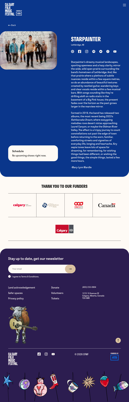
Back (13, 25)
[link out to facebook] (79, 52)
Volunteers (57, 293)
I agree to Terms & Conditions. (25, 276)
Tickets (55, 298)
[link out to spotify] (93, 52)
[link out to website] (72, 52)
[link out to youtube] (114, 52)
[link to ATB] (114, 358)
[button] (9, 276)
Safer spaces (15, 293)
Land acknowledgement (21, 287)
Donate (55, 287)
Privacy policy (16, 298)
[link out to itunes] (107, 52)
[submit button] (70, 269)
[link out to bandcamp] (100, 52)
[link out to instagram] (86, 52)
